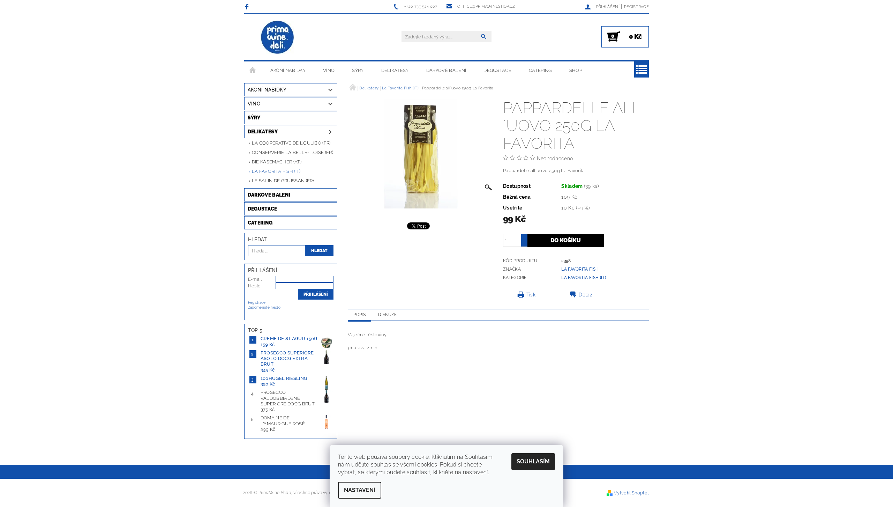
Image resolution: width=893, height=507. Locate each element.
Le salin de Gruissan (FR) (283, 180)
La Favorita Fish (580, 269)
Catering (540, 70)
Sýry (357, 70)
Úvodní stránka (253, 70)
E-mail (255, 279)
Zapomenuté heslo (264, 307)
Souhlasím (533, 461)
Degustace (497, 70)
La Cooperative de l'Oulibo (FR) (291, 143)
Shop (575, 70)
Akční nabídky (288, 70)
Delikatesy (395, 70)
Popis (359, 314)
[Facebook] (248, 6)
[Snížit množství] (524, 243)
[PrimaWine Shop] (277, 38)
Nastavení (359, 490)
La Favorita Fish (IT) (276, 171)
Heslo (254, 285)
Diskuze (387, 314)
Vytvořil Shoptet (631, 492)
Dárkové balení (446, 70)
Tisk (530, 294)
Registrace (636, 7)
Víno (329, 70)
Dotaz (585, 294)
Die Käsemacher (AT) (276, 161)
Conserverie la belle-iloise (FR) (292, 152)
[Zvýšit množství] (524, 237)
